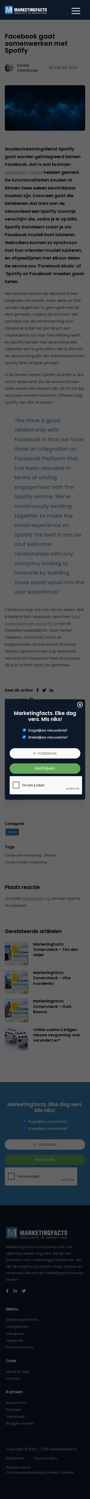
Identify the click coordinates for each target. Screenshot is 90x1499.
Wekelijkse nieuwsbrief (48, 737)
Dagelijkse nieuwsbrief (47, 730)
